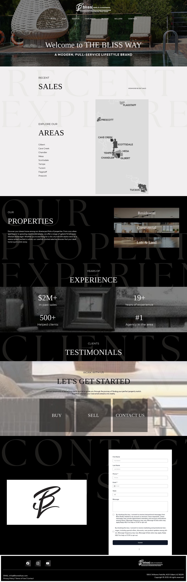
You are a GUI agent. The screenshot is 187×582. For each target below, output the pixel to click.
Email (115, 482)
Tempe (41, 164)
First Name (116, 457)
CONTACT (132, 19)
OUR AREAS (90, 19)
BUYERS (105, 19)
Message (116, 499)
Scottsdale (43, 160)
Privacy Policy (134, 549)
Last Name (116, 465)
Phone (115, 474)
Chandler (42, 152)
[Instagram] (38, 563)
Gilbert (41, 144)
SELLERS (118, 19)
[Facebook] (28, 563)
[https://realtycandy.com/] (151, 563)
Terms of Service (145, 549)
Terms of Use (20, 578)
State (114, 491)
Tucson (41, 168)
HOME (53, 19)
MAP (64, 19)
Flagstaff (42, 172)
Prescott (42, 176)
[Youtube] (48, 563)
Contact (30, 578)
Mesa (41, 156)
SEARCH (75, 19)
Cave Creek (43, 148)
